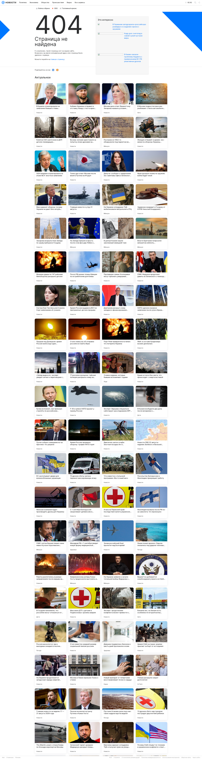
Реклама (17, 757)
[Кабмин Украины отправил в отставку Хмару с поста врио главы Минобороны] (84, 99)
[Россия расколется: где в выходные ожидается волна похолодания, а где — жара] (50, 637)
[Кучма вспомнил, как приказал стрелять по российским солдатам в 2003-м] (50, 401)
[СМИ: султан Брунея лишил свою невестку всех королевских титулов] (50, 536)
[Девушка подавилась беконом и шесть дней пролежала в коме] (118, 637)
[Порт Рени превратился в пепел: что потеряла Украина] (118, 334)
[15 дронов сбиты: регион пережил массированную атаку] (84, 469)
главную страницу (57, 59)
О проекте (117, 757)
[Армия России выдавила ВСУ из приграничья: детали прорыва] (84, 301)
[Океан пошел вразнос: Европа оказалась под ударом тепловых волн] (151, 536)
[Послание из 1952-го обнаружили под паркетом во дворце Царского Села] (118, 132)
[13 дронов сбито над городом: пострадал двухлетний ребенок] (151, 704)
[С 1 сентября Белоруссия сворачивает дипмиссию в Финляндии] (84, 502)
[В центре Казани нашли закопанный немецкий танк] (118, 233)
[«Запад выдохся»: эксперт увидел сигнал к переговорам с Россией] (50, 368)
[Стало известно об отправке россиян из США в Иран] (84, 334)
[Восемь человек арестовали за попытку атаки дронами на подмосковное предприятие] (84, 132)
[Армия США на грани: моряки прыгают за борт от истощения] (151, 637)
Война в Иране (44, 8)
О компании (9, 757)
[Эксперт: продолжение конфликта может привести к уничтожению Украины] (118, 603)
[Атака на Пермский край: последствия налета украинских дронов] (118, 502)
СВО (56, 8)
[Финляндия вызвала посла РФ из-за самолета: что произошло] (151, 502)
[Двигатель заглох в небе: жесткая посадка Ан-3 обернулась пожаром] (118, 435)
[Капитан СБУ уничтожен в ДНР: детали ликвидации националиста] (50, 132)
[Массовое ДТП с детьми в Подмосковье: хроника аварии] (84, 603)
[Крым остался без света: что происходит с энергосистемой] (151, 368)
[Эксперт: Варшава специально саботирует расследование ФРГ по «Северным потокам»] (118, 401)
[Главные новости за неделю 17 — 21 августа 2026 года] (50, 704)
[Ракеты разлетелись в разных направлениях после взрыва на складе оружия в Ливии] (50, 569)
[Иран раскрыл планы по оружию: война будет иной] (151, 166)
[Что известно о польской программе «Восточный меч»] (118, 469)
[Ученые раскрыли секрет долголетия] (151, 670)
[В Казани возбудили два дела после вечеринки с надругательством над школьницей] (151, 401)
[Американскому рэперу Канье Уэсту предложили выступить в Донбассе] (84, 569)
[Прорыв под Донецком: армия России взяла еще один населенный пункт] (50, 334)
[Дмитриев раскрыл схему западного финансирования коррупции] (118, 301)
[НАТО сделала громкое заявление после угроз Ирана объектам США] (151, 301)
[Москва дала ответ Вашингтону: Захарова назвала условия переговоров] (118, 99)
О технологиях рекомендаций (131, 757)
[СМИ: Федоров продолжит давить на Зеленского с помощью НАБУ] (151, 267)
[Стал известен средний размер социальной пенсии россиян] (84, 637)
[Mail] (3, 2)
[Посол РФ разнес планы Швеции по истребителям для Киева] (84, 267)
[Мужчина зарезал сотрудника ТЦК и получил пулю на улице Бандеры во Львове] (118, 738)
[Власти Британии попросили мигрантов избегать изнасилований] (151, 233)
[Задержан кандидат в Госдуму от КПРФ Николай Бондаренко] (151, 200)
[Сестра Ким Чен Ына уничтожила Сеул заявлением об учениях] (50, 301)
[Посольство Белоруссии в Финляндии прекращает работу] (151, 469)
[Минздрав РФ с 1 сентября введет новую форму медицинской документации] (84, 536)
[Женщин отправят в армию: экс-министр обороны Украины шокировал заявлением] (151, 132)
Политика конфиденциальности (151, 757)
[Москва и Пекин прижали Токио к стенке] (84, 670)
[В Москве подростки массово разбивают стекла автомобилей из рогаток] (151, 99)
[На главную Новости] (10, 2)
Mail (3, 757)
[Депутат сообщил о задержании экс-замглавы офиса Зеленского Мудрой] (118, 166)
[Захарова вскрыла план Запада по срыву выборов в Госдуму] (50, 233)
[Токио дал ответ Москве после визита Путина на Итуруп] (84, 166)
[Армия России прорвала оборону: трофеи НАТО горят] (84, 435)
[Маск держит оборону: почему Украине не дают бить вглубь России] (50, 200)
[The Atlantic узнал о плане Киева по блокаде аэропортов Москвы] (50, 738)
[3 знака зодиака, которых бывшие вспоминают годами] (118, 368)
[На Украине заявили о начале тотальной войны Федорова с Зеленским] (118, 569)
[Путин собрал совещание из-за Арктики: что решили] (50, 435)
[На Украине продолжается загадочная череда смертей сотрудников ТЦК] (50, 670)
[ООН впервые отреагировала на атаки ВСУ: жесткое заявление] (50, 166)
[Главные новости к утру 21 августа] (84, 200)
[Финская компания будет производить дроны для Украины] (50, 502)
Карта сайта (196, 757)
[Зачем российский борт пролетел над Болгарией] (118, 536)
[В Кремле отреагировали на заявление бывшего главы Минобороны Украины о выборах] (50, 99)
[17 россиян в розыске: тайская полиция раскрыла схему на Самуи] (84, 368)
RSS (110, 757)
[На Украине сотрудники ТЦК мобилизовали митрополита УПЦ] (118, 200)
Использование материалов (170, 757)
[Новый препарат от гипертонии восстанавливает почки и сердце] (118, 670)
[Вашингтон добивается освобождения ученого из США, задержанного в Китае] (151, 569)
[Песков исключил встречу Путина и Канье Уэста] (84, 704)
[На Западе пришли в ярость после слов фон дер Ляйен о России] (84, 233)
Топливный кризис (69, 8)
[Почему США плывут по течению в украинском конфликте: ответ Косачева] (151, 738)
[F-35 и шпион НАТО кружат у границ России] (84, 401)
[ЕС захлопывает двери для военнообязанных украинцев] (50, 469)
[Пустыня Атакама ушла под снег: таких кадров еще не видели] (118, 704)
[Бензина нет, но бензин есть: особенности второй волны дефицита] (151, 603)
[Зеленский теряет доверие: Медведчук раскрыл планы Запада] (84, 738)
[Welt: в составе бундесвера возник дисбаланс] (151, 334)
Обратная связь (186, 757)
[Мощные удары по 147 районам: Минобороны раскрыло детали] (50, 267)
